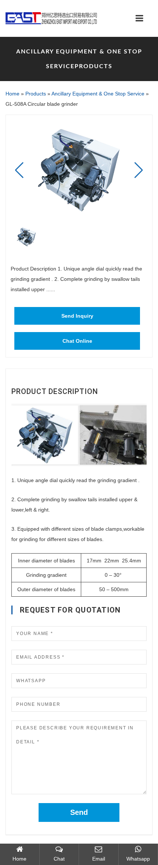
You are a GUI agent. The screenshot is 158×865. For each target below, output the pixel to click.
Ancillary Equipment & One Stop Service (97, 94)
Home (12, 94)
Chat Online (77, 341)
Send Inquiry (77, 316)
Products (35, 94)
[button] (139, 170)
